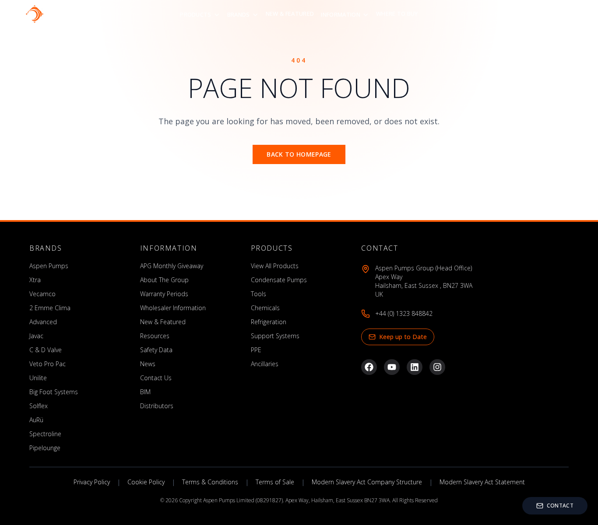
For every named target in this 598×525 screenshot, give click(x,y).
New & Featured (290, 14)
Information (340, 14)
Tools (258, 294)
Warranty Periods (164, 294)
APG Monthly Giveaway (171, 266)
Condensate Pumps (279, 280)
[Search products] (550, 14)
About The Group (164, 280)
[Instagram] (437, 367)
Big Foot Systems (53, 392)
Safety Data (156, 350)
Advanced (43, 322)
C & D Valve (45, 350)
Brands (238, 14)
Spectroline (45, 434)
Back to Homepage (299, 154)
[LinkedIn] (414, 367)
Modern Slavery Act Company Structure (367, 482)
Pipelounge (44, 448)
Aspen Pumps (48, 266)
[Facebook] (369, 367)
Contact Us (156, 378)
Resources (154, 336)
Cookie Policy (146, 482)
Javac (36, 336)
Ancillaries (264, 364)
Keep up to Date (403, 336)
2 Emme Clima (49, 308)
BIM (145, 392)
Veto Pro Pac (47, 364)
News (147, 364)
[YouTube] (392, 367)
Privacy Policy (92, 482)
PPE (256, 350)
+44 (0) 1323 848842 (404, 313)
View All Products (275, 266)
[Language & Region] (571, 14)
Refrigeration (268, 322)
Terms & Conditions (210, 482)
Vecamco (42, 294)
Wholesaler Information (173, 308)
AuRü (36, 420)
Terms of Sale (275, 482)
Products (195, 14)
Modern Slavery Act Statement (482, 482)
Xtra (35, 280)
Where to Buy (397, 14)
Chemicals (265, 308)
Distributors (156, 406)
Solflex (38, 406)
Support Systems (275, 336)
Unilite (38, 378)
